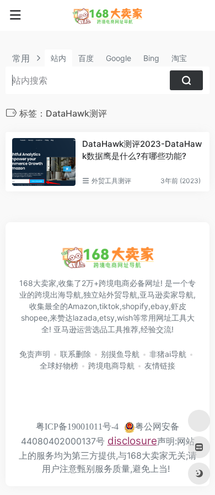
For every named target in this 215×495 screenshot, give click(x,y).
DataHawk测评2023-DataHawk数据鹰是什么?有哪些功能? (142, 150)
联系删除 (75, 354)
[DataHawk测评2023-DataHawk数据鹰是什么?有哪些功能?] (44, 161)
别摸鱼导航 (120, 354)
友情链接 (159, 365)
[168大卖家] (107, 15)
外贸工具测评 (111, 181)
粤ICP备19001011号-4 (77, 426)
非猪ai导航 (167, 354)
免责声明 (34, 354)
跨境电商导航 (111, 365)
